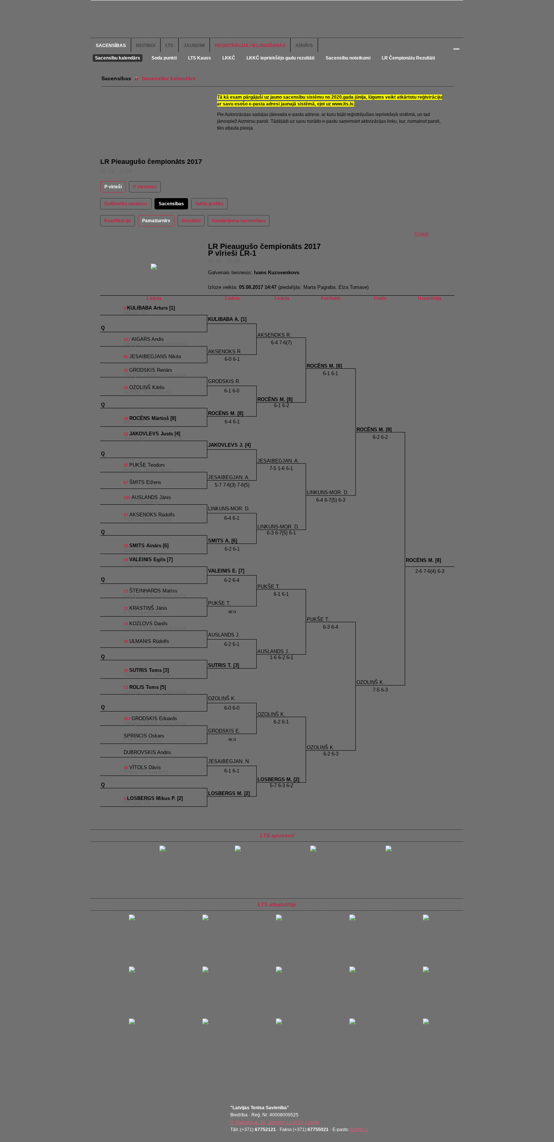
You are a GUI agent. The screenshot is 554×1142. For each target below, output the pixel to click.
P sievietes (145, 186)
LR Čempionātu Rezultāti (408, 58)
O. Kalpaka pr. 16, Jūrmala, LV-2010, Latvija (274, 1122)
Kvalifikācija (117, 220)
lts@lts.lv (359, 1129)
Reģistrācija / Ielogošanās (250, 45)
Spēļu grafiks (209, 203)
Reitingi (145, 45)
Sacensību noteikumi (348, 58)
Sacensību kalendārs (117, 58)
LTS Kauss (199, 58)
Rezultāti (191, 220)
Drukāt (421, 234)
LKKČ (228, 58)
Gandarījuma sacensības (238, 220)
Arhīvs (304, 45)
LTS (169, 45)
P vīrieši (113, 186)
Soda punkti (164, 58)
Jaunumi (194, 45)
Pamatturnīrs (156, 220)
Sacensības (111, 45)
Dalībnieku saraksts (125, 203)
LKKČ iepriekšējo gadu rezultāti (280, 58)
